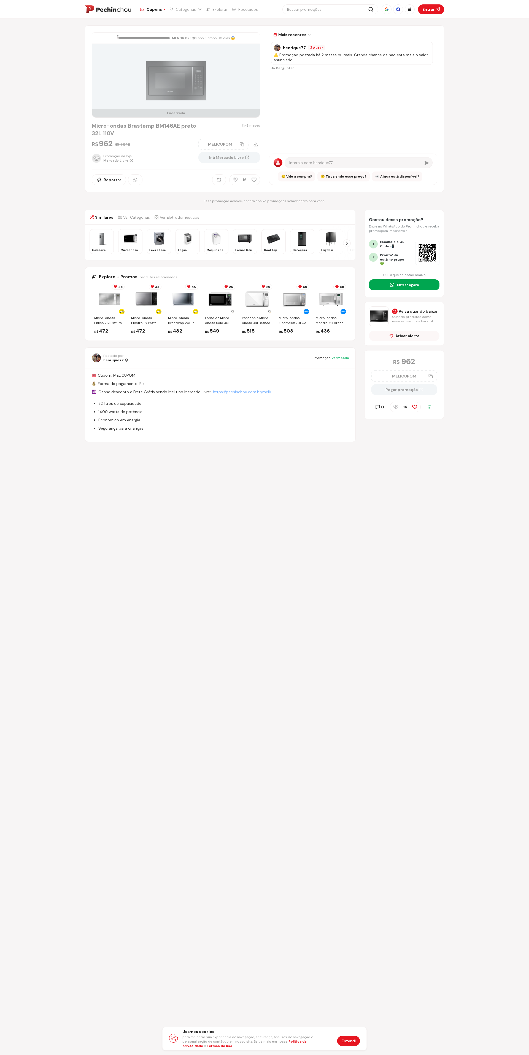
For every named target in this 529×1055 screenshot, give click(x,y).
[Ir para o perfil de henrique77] (277, 47)
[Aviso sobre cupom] (255, 144)
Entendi (349, 1040)
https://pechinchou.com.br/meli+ (242, 391)
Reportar (112, 179)
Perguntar (285, 68)
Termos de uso (219, 1046)
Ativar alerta (407, 335)
